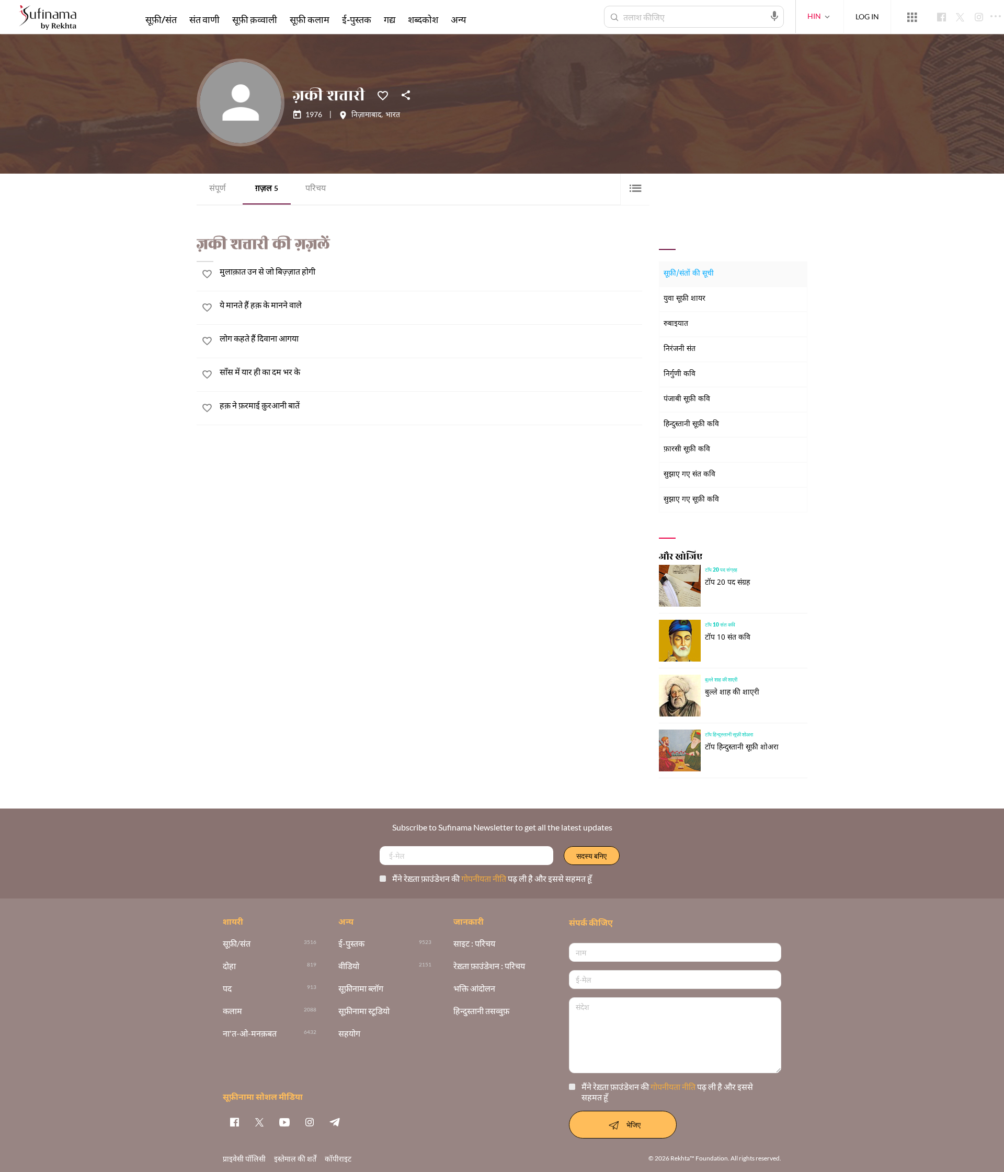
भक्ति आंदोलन (474, 988)
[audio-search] (774, 16)
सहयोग (349, 1033)
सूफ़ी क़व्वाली (254, 19)
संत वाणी (204, 19)
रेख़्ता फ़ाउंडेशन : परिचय (489, 966)
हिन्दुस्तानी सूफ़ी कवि (691, 424)
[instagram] (309, 1121)
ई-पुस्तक (356, 19)
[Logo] (47, 18)
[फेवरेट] (382, 94)
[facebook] (234, 1121)
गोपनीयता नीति (484, 878)
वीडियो (348, 966)
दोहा (229, 966)
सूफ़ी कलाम (309, 19)
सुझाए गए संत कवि (689, 475)
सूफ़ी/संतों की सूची (689, 274)
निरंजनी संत (679, 349)
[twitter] (259, 1121)
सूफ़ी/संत (161, 19)
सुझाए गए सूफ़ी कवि (691, 500)
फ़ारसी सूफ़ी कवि (687, 449)
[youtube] (284, 1121)
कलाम (232, 1011)
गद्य (389, 19)
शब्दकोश (423, 19)
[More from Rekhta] (912, 17)
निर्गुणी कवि (679, 374)
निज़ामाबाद (366, 115)
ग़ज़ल (266, 189)
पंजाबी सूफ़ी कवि (687, 399)
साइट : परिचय (474, 943)
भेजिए (633, 1125)
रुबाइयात (676, 324)
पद (227, 988)
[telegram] (334, 1121)
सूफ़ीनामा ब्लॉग (360, 988)
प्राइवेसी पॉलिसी (244, 1158)
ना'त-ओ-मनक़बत (250, 1033)
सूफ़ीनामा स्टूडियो (364, 1011)
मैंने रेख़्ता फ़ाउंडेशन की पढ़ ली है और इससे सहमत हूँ (492, 878)
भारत (392, 115)
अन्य (458, 19)
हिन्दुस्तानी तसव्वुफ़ (481, 1011)
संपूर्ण (217, 189)
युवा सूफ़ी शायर (684, 299)
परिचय (315, 189)
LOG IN (867, 16)
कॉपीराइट (338, 1158)
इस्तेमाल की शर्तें (295, 1158)
